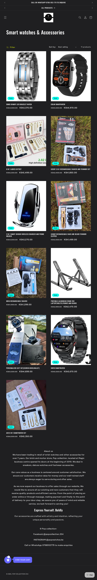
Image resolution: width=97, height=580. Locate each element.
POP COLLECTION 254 (20, 574)
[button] (5, 17)
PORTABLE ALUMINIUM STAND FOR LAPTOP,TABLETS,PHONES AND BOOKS (64, 302)
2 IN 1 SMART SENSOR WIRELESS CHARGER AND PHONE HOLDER (25, 235)
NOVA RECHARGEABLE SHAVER (16, 301)
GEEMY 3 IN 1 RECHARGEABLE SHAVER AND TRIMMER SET (70, 169)
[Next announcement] (92, 2)
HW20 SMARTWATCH (58, 368)
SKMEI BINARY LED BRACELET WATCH (19, 104)
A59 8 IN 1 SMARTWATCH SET (16, 433)
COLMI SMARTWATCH (58, 104)
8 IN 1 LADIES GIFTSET (14, 169)
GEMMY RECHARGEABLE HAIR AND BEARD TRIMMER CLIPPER (68, 235)
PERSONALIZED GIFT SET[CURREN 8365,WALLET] (23, 368)
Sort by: (52, 47)
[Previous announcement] (4, 2)
